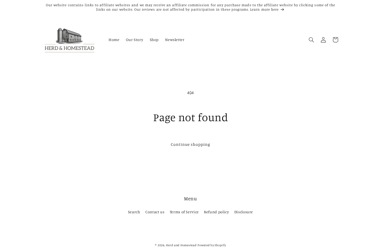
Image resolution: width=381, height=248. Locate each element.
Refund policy (216, 212)
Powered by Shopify (211, 245)
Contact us (154, 212)
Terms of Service (184, 212)
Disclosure (243, 212)
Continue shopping (190, 144)
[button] (311, 40)
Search (134, 212)
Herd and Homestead (181, 245)
